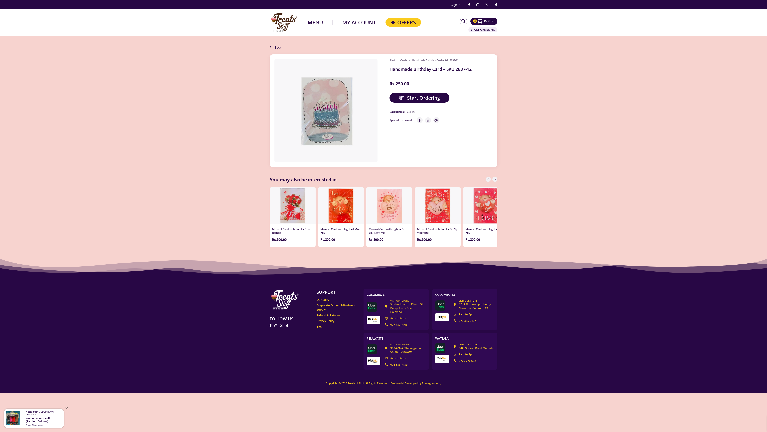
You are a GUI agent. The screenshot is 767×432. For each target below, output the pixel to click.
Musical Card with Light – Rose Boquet (291, 231)
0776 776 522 (467, 361)
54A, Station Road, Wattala (476, 346)
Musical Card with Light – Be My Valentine (437, 231)
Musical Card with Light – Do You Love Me (387, 231)
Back (278, 47)
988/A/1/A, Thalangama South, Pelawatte (405, 348)
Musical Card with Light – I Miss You (340, 231)
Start (392, 60)
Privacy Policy (325, 321)
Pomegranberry (431, 383)
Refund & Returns (328, 315)
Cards (403, 60)
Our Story (323, 300)
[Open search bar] (463, 21)
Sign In (455, 4)
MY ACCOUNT (359, 22)
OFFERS (406, 22)
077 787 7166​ (398, 324)
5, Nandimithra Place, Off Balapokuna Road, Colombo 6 (407, 306)
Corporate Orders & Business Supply (336, 307)
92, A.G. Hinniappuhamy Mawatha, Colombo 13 (475, 304)
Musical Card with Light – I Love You (485, 231)
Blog (319, 326)
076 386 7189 (398, 364)
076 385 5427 (467, 321)
